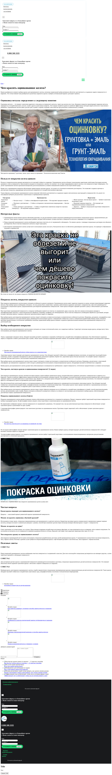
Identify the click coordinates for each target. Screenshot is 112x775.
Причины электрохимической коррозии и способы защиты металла (28, 632)
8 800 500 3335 (13, 53)
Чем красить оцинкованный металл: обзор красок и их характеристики (25, 352)
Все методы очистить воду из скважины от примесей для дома (23, 423)
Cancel (3, 773)
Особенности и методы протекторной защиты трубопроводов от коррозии (30, 620)
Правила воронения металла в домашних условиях (23, 644)
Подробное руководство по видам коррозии (17, 585)
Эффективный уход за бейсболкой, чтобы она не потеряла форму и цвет (25, 675)
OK (7, 773)
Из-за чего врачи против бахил (13, 666)
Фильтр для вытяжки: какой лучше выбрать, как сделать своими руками (25, 672)
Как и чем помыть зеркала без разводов (16, 669)
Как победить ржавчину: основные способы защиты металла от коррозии (30, 608)
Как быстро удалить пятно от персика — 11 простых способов (22, 663)
